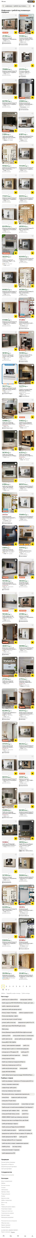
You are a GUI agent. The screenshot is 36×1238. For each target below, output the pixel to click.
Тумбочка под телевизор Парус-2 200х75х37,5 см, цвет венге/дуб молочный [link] (25, 423)
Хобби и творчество (6, 1200)
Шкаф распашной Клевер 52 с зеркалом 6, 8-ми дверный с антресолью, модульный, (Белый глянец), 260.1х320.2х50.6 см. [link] (9, 779)
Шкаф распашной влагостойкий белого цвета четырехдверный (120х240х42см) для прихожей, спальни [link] (26, 943)
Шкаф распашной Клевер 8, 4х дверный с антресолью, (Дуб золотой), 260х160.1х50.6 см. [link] (26, 976)
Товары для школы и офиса (8, 1206)
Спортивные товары (6, 1208)
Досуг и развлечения (6, 1181)
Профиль (32, 1236)
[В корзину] (16, 32)
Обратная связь (5, 1223)
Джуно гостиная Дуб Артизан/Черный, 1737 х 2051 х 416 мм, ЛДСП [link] (25, 550)
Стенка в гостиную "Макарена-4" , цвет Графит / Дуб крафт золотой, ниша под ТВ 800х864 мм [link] (26, 779)
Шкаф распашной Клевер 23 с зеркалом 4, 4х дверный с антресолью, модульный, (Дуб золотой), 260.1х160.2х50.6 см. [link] (9, 943)
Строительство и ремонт (7, 1213)
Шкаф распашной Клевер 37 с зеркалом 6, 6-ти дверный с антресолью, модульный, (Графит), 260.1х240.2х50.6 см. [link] (9, 292)
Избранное (18, 1236)
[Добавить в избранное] (16, 15)
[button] (34, 6)
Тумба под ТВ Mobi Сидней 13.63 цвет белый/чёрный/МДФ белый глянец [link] (9, 389)
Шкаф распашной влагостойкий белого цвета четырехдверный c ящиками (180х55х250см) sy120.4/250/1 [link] (26, 322)
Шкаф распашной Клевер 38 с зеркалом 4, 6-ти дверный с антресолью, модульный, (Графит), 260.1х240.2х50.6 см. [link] (26, 259)
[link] (10, 999)
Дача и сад (4, 1202)
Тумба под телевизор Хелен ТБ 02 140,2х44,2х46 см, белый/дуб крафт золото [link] (26, 137)
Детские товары (5, 1215)
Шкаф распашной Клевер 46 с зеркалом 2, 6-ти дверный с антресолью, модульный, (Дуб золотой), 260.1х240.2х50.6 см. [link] (26, 878)
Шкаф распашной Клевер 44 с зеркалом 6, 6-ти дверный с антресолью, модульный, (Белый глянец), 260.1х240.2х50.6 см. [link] (9, 72)
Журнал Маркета (5, 1227)
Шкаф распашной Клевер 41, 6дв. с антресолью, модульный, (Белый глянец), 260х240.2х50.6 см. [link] (9, 168)
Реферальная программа (7, 1175)
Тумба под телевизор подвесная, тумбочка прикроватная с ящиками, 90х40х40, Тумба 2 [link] (9, 681)
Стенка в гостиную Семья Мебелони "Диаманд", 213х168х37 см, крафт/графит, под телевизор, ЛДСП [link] (25, 390)
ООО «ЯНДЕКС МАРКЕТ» (11, 1230)
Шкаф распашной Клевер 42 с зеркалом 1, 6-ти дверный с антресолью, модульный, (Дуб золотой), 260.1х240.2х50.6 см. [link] (9, 322)
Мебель (3, 1183)
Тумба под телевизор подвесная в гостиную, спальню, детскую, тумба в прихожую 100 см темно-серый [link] (9, 550)
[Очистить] (29, 6)
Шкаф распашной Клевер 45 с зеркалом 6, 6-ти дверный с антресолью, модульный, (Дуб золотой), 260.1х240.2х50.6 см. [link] (9, 103)
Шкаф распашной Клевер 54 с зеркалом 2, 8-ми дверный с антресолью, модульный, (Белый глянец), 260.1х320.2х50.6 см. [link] (9, 229)
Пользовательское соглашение (9, 1220)
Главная (3, 1236)
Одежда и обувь (5, 1191)
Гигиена (3, 1187)
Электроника (4, 1189)
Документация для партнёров (9, 1166)
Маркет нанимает (5, 1225)
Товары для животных (7, 1211)
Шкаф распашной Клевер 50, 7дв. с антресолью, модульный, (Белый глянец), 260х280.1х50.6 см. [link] (9, 909)
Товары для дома (5, 1194)
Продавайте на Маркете (7, 1164)
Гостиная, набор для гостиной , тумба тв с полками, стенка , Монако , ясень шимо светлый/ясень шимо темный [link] (26, 72)
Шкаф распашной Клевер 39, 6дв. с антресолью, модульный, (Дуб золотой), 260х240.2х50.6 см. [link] (26, 229)
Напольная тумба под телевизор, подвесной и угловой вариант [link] (25, 681)
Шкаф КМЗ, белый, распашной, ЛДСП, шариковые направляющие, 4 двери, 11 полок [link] (26, 583)
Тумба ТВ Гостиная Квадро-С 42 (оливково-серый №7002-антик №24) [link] (26, 844)
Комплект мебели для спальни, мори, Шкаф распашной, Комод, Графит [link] (9, 355)
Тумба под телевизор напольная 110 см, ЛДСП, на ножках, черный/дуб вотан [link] (26, 455)
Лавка (10, 1236)
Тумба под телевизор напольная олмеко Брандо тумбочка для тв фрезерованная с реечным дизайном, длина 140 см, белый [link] (9, 812)
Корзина (25, 1236)
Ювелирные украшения (7, 1217)
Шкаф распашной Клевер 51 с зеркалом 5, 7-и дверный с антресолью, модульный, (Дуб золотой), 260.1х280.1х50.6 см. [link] (9, 198)
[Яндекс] (13, 1232)
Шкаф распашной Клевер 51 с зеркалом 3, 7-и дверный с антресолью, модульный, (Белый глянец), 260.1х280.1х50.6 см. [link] (26, 517)
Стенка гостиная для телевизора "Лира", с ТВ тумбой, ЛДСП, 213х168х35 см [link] (9, 260)
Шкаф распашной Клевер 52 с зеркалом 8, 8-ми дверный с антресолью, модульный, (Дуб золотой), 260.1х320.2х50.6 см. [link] (26, 746)
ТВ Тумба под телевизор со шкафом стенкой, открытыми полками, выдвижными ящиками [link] (9, 713)
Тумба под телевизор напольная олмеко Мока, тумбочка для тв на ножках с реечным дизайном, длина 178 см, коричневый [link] (9, 423)
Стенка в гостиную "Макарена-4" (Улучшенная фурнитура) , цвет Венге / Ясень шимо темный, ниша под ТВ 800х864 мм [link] (26, 616)
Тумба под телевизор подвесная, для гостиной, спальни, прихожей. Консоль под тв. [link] (9, 137)
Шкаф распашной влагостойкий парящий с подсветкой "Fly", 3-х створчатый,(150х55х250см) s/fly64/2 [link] (9, 517)
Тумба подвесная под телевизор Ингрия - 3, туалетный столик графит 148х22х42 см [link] (8, 616)
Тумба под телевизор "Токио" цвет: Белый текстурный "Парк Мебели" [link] (9, 487)
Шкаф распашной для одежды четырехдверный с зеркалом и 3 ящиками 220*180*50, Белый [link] (26, 103)
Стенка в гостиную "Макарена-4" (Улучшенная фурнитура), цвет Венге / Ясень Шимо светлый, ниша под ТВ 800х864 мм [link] (9, 878)
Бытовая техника (5, 1185)
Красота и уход (5, 1198)
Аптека (3, 1196)
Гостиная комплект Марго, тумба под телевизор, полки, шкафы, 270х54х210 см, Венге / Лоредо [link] (26, 38)
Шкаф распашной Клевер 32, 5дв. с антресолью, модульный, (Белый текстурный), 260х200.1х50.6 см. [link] (26, 292)
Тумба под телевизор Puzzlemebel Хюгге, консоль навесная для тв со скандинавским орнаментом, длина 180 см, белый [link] (9, 583)
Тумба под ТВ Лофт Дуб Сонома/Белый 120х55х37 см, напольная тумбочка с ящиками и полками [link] (8, 844)
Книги (2, 1204)
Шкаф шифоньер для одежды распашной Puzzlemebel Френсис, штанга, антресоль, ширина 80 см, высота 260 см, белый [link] (9, 746)
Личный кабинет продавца (8, 1162)
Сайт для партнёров (6, 1168)
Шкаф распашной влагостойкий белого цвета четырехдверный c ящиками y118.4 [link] (26, 909)
